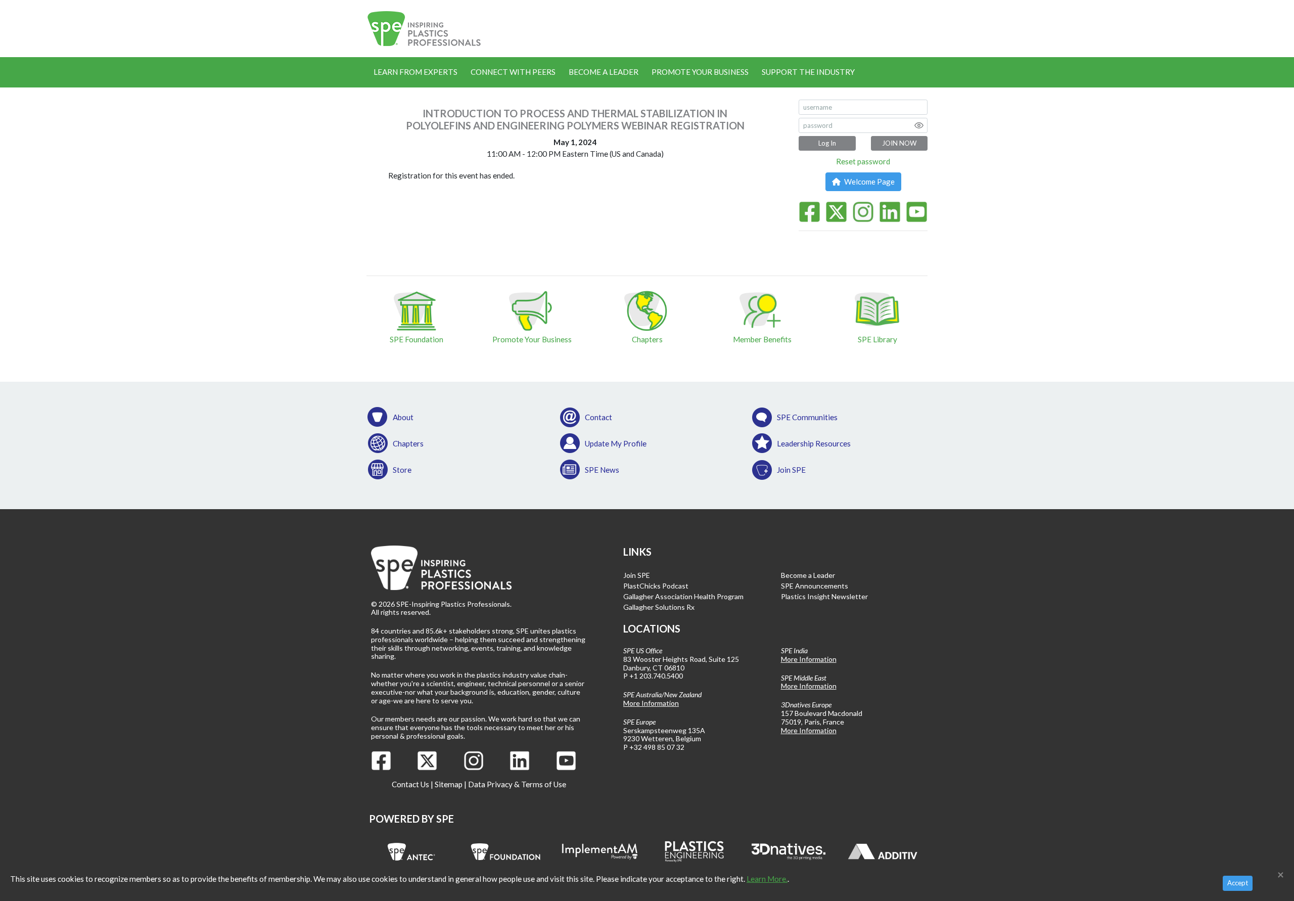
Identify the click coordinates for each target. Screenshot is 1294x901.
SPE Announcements (814, 585)
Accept (1237, 883)
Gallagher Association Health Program (683, 596)
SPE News (602, 469)
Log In (827, 143)
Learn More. (767, 878)
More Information (651, 703)
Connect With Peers (513, 71)
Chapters (408, 443)
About (403, 417)
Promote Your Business (700, 71)
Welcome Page (869, 181)
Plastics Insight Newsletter (824, 596)
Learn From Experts (415, 71)
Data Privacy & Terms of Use (517, 784)
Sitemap (449, 784)
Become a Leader (603, 71)
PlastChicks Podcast (655, 585)
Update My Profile (615, 443)
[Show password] (919, 125)
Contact (598, 417)
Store (402, 469)
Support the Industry (808, 71)
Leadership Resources (814, 443)
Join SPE (791, 469)
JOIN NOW (899, 143)
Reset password (863, 161)
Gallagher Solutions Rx (659, 607)
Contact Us (410, 784)
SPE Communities (807, 417)
